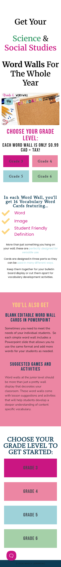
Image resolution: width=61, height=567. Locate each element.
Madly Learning (34, 563)
